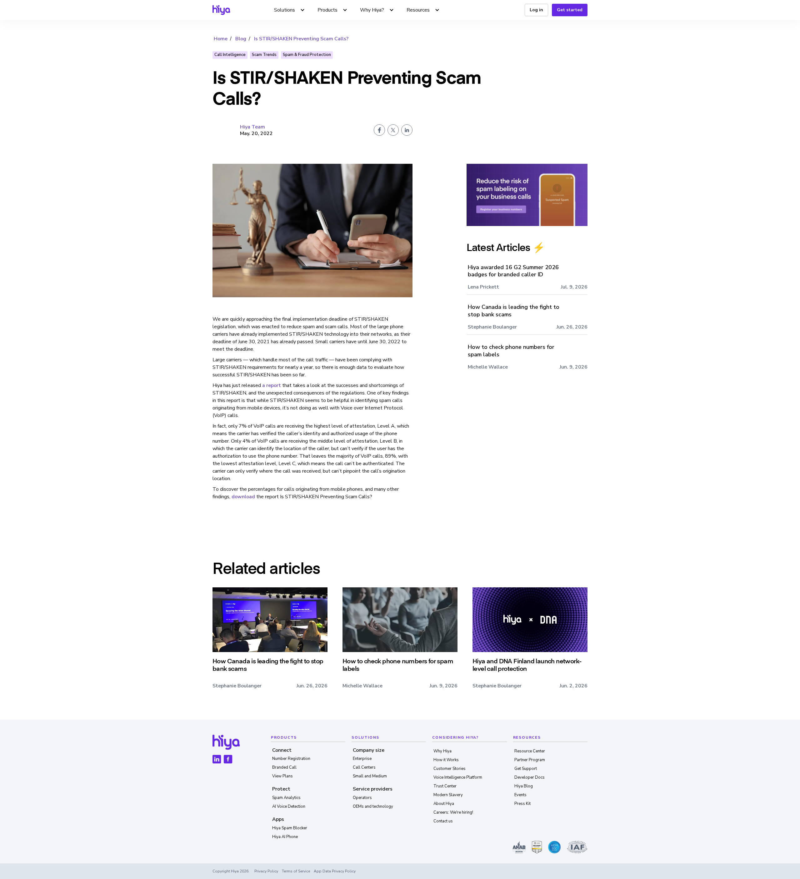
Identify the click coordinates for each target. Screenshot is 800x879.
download (243, 496)
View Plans (282, 776)
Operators (362, 798)
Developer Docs (529, 777)
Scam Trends (264, 55)
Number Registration (291, 758)
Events (520, 795)
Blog (240, 38)
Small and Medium (370, 776)
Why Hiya (442, 751)
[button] (289, 10)
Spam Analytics (286, 798)
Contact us (443, 821)
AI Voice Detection (288, 806)
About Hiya (443, 803)
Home (221, 38)
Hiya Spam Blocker (289, 828)
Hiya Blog (523, 786)
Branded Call (284, 767)
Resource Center (529, 751)
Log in (536, 10)
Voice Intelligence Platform (457, 777)
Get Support (525, 768)
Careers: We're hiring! (453, 812)
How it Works (446, 760)
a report (271, 385)
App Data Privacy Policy (335, 871)
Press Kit (522, 803)
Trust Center (445, 786)
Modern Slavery (448, 795)
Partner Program (529, 760)
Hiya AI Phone (285, 837)
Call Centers (364, 767)
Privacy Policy (266, 871)
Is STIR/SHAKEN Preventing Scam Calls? (301, 38)
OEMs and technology (373, 806)
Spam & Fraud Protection (307, 55)
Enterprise (362, 758)
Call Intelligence (230, 55)
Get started (569, 10)
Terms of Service (296, 871)
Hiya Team (252, 126)
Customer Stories (449, 768)
